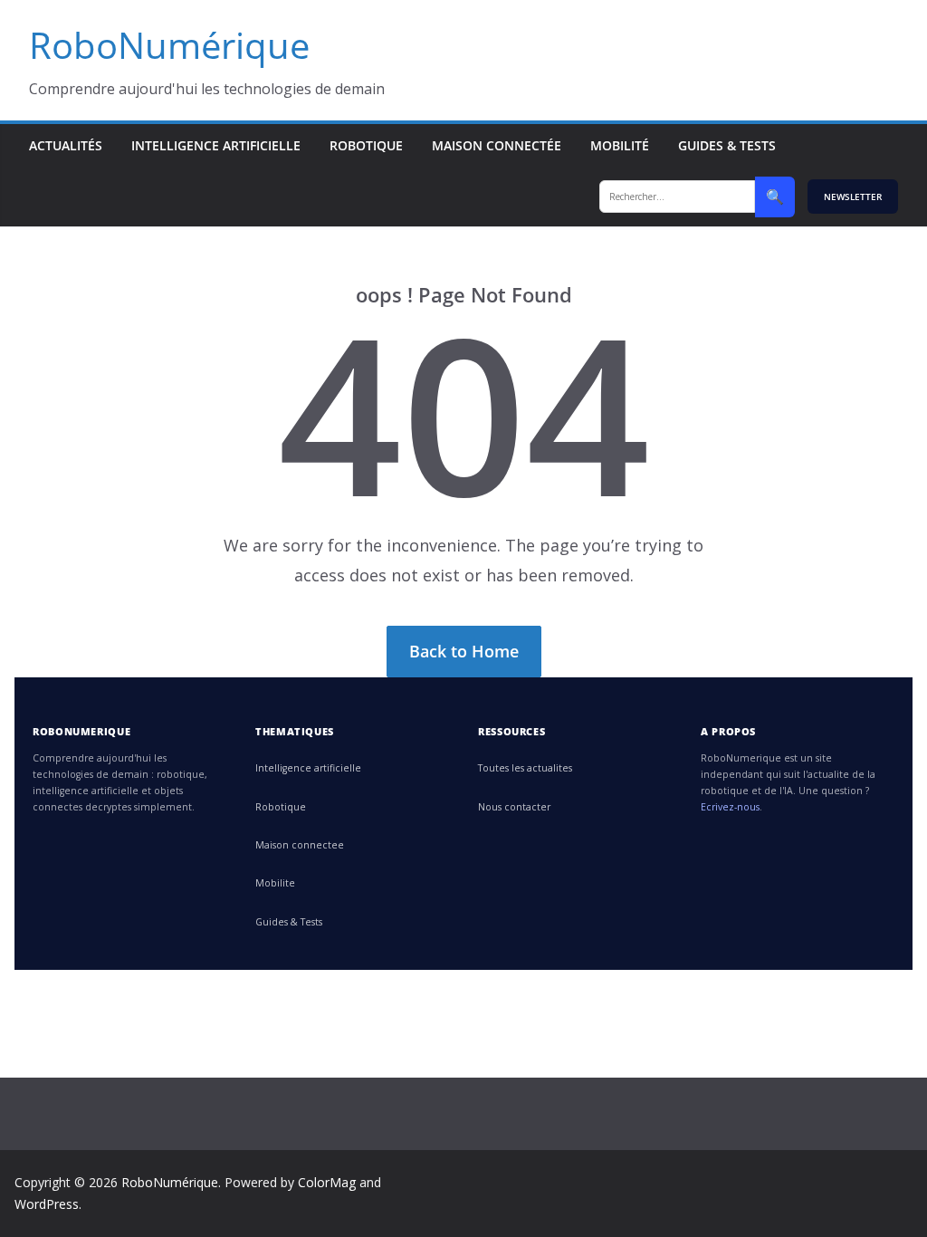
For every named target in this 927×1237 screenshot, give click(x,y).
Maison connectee (299, 845)
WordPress (46, 1204)
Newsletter (853, 196)
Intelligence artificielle (216, 145)
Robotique (366, 145)
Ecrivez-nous (730, 807)
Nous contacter (514, 807)
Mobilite (275, 883)
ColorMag (327, 1182)
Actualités (65, 145)
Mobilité (619, 145)
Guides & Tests (727, 145)
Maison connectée (496, 145)
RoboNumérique (169, 45)
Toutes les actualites (525, 768)
